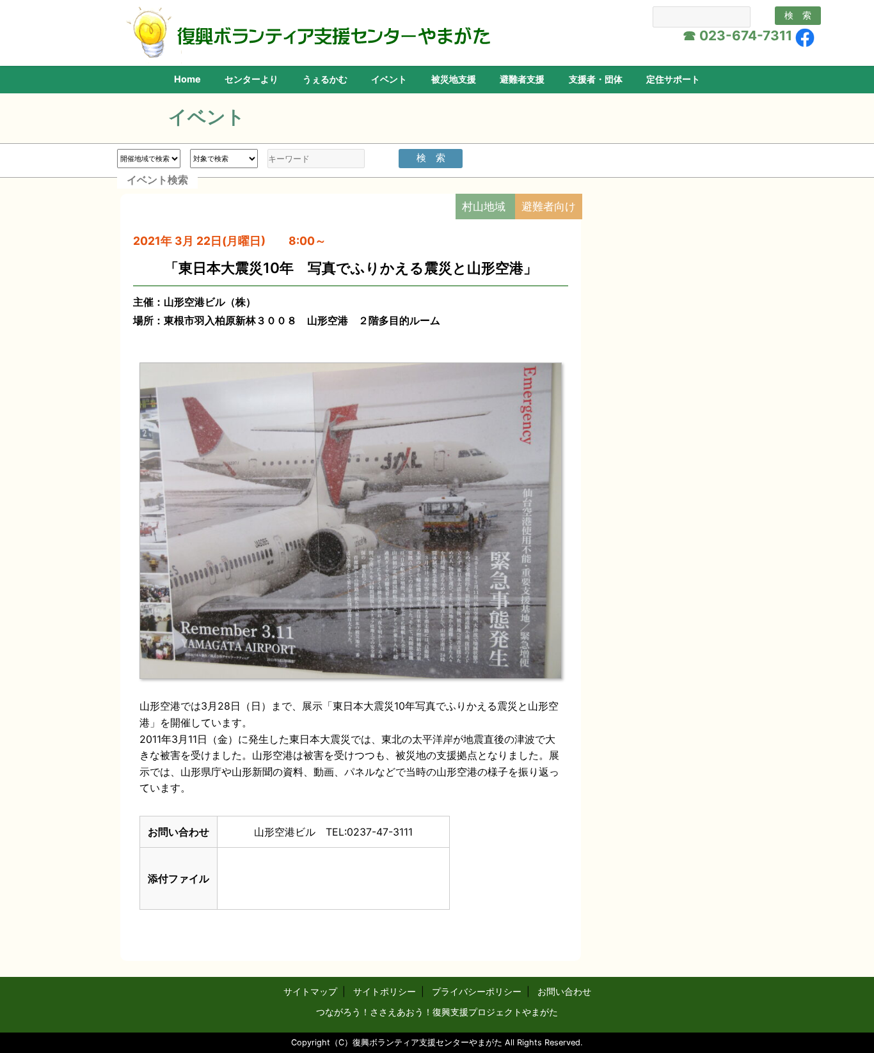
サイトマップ (310, 991)
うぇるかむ (325, 79)
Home (187, 79)
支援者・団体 (596, 79)
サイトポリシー (384, 991)
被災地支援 (453, 79)
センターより (251, 79)
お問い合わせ (564, 991)
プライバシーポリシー (476, 991)
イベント (389, 79)
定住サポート (673, 79)
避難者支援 (522, 79)
